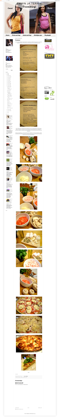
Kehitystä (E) (11, 151)
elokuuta (8, 80)
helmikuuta (8, 109)
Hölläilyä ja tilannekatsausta (9, 105)
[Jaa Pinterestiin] (27, 376)
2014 (7, 73)
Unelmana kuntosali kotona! (9, 97)
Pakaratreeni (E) (11, 135)
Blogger (35, 413)
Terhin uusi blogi (16, 35)
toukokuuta (8, 83)
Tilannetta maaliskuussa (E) (9, 88)
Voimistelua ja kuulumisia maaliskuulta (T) (9, 93)
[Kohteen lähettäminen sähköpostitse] (24, 376)
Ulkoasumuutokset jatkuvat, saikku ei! (9, 95)
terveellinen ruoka (25, 377)
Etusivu (7, 35)
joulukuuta (8, 75)
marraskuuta (8, 76)
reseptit (19, 377)
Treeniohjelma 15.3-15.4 (9, 98)
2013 (7, 74)
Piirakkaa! (8, 100)
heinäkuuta (8, 81)
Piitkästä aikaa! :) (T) (9, 99)
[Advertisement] (28, 405)
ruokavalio (21, 377)
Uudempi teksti (17, 407)
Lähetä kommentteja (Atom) (20, 409)
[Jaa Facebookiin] (26, 376)
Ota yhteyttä (47, 35)
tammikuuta (8, 110)
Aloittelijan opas (38, 35)
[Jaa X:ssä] (25, 376)
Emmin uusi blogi (27, 35)
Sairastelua (8, 101)
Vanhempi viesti (40, 407)
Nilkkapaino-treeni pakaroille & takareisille (11, 160)
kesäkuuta (8, 82)
